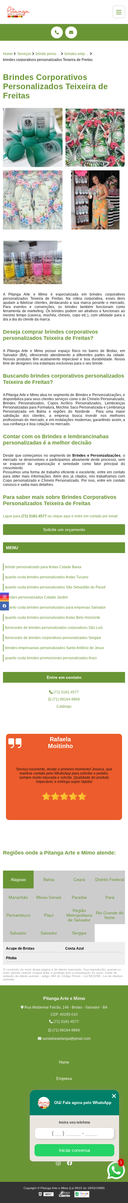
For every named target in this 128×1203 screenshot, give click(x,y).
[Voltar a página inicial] (18, 12)
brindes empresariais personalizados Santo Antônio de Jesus (54, 648)
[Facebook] (69, 1162)
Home (64, 1062)
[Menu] (118, 12)
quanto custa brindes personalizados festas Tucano (46, 577)
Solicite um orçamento (64, 529)
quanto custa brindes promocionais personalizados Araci (51, 658)
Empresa (64, 1078)
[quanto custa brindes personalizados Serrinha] (95, 200)
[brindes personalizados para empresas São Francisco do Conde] (95, 137)
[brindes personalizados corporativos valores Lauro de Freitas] (33, 200)
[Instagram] (58, 1162)
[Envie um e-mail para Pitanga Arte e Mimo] (71, 32)
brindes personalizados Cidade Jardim (36, 597)
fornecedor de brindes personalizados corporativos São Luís (54, 628)
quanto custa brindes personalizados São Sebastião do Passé (55, 587)
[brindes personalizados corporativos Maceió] (33, 262)
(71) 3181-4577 (34, 516)
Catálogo (64, 706)
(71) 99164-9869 (65, 699)
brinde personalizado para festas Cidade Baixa (43, 567)
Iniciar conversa (74, 1150)
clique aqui (62, 516)
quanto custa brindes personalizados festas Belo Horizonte (52, 617)
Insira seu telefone (74, 1122)
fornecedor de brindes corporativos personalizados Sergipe (53, 638)
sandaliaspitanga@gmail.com (65, 1038)
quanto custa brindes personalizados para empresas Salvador (55, 607)
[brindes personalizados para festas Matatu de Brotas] (33, 137)
